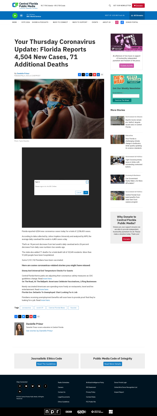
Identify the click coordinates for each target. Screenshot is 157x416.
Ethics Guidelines (63, 402)
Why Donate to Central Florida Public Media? (126, 220)
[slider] (24, 15)
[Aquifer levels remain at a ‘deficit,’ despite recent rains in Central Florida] (117, 120)
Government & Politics (133, 157)
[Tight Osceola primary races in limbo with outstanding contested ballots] (117, 160)
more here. (47, 278)
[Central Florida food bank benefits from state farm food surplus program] (117, 195)
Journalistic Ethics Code (46, 358)
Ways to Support (80, 22)
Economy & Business (133, 175)
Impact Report (119, 392)
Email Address (118, 93)
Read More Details (112, 364)
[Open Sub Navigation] (18, 22)
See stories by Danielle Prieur (39, 330)
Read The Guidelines (46, 364)
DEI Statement (91, 387)
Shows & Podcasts (40, 22)
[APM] (97, 412)
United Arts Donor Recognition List (125, 387)
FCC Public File (91, 402)
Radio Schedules (63, 382)
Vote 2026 (25, 22)
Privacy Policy (90, 392)
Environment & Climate (133, 117)
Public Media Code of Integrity (112, 358)
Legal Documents (64, 397)
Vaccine (73, 308)
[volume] (21, 15)
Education (129, 135)
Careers (60, 387)
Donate (139, 5)
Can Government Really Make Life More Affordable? (133, 180)
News (14, 22)
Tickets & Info (126, 65)
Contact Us (61, 392)
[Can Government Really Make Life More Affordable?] (117, 179)
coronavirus (26, 308)
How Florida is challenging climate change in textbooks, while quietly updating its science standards (133, 143)
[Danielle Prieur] (19, 328)
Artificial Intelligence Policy (95, 382)
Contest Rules (90, 397)
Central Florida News (57, 308)
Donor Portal (132, 22)
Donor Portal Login (120, 382)
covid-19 (40, 308)
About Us (107, 22)
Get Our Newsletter (122, 5)
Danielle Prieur (23, 73)
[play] (15, 15)
